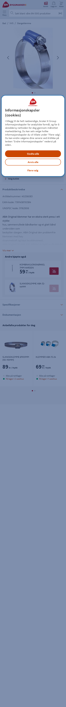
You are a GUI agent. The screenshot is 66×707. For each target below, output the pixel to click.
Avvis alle (33, 162)
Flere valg (32, 170)
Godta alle (33, 154)
